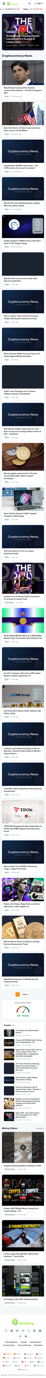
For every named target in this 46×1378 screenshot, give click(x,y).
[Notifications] (29, 3)
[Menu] (4, 3)
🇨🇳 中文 (24, 1362)
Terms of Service (24, 1345)
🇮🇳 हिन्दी (32, 1362)
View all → (40, 1128)
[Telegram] (34, 1330)
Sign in (39, 3)
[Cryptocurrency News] (13, 3)
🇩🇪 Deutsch (6, 1358)
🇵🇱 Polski (27, 1365)
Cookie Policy (35, 1342)
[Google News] (17, 1330)
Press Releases (11, 1342)
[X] (6, 1330)
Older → (26, 994)
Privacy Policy (9, 1345)
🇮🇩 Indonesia (39, 1358)
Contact (23, 1342)
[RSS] (28, 1330)
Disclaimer (38, 1345)
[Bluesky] (26, 1336)
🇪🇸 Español (17, 1354)
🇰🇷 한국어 (15, 1362)
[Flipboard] (40, 1330)
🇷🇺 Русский (27, 1358)
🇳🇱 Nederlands (38, 1365)
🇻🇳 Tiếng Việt (7, 1365)
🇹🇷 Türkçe (39, 1354)
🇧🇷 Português (28, 1354)
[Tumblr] (20, 1336)
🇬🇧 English (7, 1354)
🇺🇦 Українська (23, 1369)
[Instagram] (23, 1330)
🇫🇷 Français (17, 1358)
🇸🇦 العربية (41, 1362)
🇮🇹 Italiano (18, 1365)
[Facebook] (11, 1330)
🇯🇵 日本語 (5, 1362)
